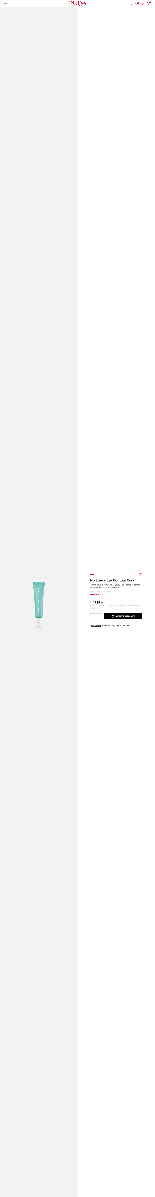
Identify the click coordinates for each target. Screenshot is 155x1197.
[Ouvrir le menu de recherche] (130, 3)
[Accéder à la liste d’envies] (142, 3)
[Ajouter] (100, 616)
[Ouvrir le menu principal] (5, 3)
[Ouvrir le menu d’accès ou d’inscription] (136, 3)
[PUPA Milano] (77, 3)
